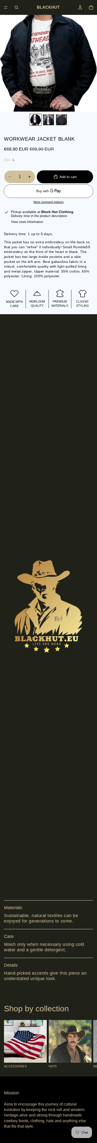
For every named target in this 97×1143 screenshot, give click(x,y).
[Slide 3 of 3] (61, 119)
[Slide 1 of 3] (35, 119)
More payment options (49, 202)
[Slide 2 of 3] (48, 119)
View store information (27, 222)
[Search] (16, 7)
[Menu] (5, 7)
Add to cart (68, 177)
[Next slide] (87, 1044)
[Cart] (91, 7)
